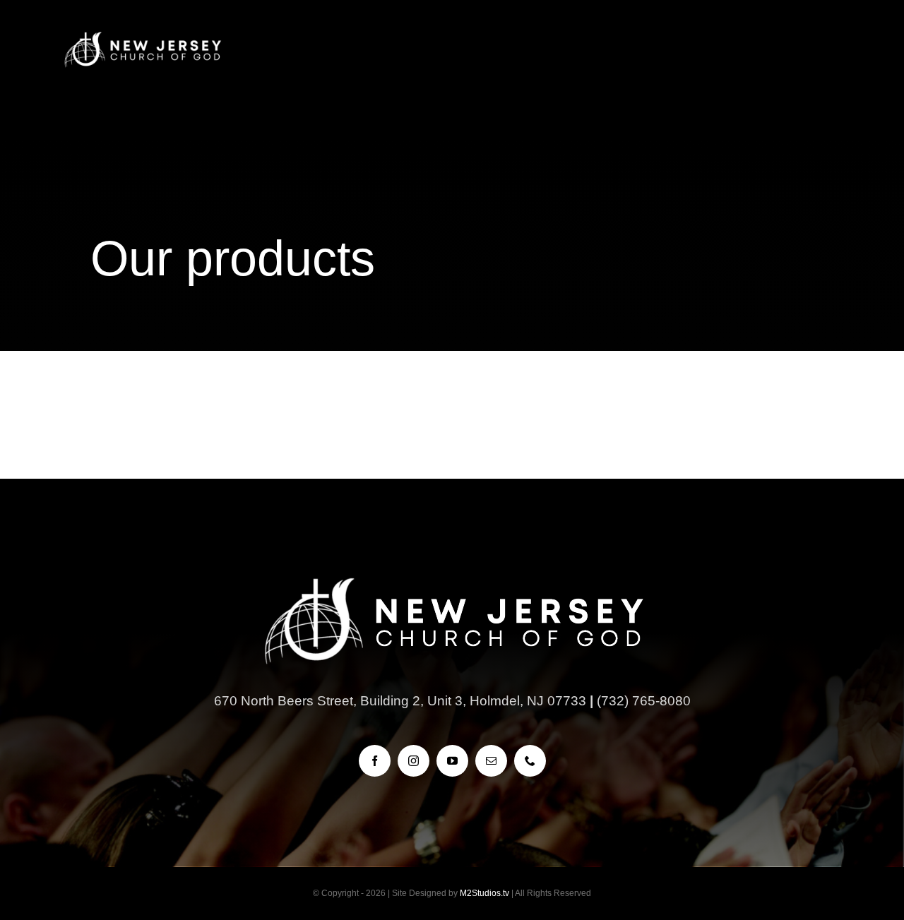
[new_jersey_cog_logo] (142, 35)
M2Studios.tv (484, 893)
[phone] (530, 761)
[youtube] (452, 761)
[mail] (491, 761)
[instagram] (413, 761)
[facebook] (375, 761)
